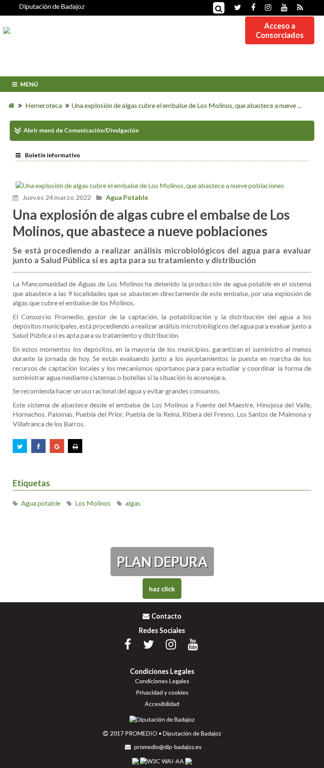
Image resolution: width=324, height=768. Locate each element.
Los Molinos (93, 503)
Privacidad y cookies (162, 692)
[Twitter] (233, 6)
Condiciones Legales (162, 680)
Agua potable (40, 503)
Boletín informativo (52, 155)
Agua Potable (126, 197)
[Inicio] (11, 105)
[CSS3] (135, 761)
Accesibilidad (162, 703)
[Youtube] (280, 6)
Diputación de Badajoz (52, 6)
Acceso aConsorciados (280, 30)
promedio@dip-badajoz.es (167, 746)
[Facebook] (249, 6)
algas (132, 503)
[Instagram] (263, 6)
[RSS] (296, 6)
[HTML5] (188, 761)
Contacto (166, 616)
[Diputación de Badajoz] (162, 719)
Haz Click (162, 589)
